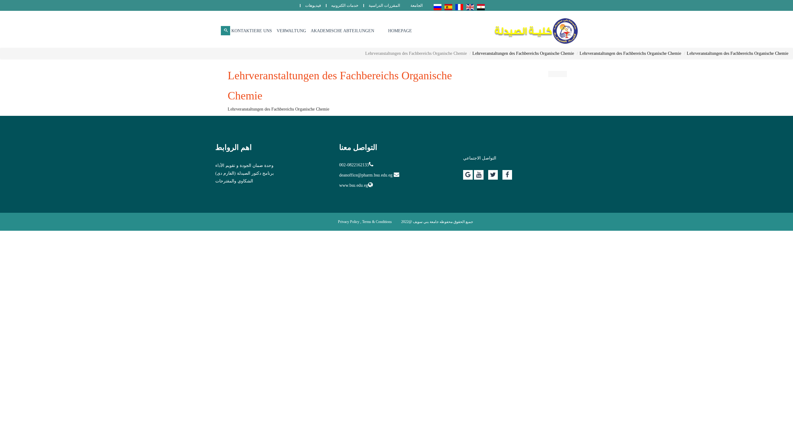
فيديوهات (313, 5)
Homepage (400, 30)
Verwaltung (291, 30)
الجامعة (416, 5)
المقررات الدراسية (384, 5)
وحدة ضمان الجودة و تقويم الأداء (244, 165)
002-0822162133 (354, 165)
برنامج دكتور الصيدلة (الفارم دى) (244, 173)
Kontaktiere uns (251, 30)
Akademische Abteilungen (342, 30)
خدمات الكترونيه (344, 5)
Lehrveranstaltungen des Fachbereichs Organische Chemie (737, 53)
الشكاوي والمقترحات (234, 181)
